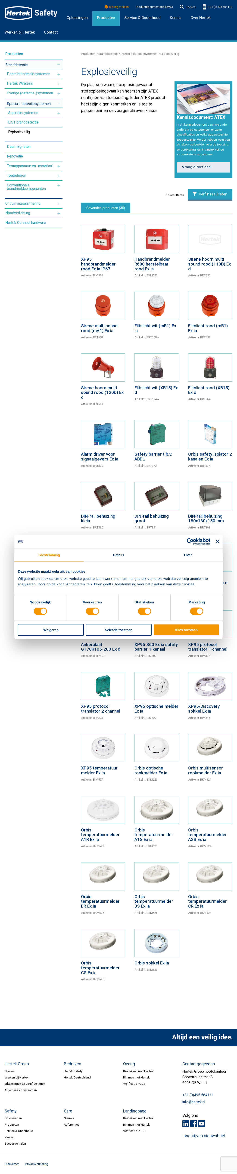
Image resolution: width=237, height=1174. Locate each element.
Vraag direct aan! (197, 167)
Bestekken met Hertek (138, 1071)
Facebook (193, 1123)
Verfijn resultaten (213, 194)
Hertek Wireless (20, 83)
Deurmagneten (19, 147)
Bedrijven (72, 1064)
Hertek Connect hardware (25, 223)
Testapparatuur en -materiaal (30, 166)
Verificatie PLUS (134, 1083)
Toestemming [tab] (49, 555)
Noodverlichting (17, 213)
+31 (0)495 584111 (219, 7)
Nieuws (10, 1071)
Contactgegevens (198, 1064)
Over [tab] (188, 555)
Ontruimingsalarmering (23, 203)
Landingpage (135, 1111)
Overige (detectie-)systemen (30, 93)
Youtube (201, 1123)
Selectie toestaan (118, 630)
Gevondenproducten (105, 208)
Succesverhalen (15, 1143)
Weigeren (51, 630)
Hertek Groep (17, 1064)
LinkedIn (185, 1123)
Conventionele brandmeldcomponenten (26, 187)
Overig (129, 1064)
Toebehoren (16, 175)
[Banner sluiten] (217, 541)
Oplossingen (77, 17)
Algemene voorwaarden (21, 1090)
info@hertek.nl (193, 1102)
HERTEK (31, 13)
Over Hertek (200, 17)
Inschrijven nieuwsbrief (204, 1136)
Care (68, 1111)
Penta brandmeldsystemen (28, 74)
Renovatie (15, 156)
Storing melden (119, 7)
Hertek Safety (73, 1071)
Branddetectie (16, 65)
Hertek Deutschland (77, 1077)
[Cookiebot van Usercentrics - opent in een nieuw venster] (190, 541)
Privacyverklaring (36, 1164)
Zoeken (190, 7)
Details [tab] (118, 555)
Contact (51, 32)
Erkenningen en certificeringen (25, 1083)
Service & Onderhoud (19, 1131)
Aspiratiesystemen (23, 113)
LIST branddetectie (23, 122)
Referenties (71, 1124)
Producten (106, 17)
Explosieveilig (19, 132)
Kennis (9, 1137)
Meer (58, 64)
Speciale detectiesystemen (29, 104)
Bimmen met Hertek (136, 1077)
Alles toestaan (186, 630)
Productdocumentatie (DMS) (154, 7)
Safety (10, 1111)
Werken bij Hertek (20, 32)
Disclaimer (12, 1164)
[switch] (92, 611)
